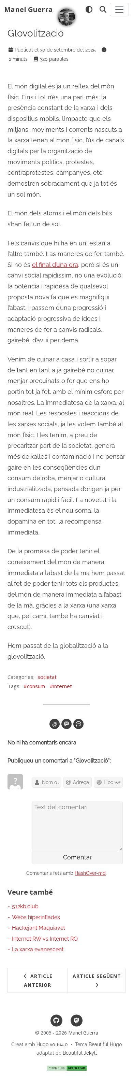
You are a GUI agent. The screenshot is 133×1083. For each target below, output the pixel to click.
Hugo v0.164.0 (52, 1044)
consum (36, 686)
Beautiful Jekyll (80, 1053)
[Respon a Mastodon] (66, 724)
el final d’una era (55, 264)
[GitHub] (56, 1020)
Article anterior (38, 980)
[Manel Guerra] (66, 17)
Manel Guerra (28, 9)
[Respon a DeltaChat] (78, 724)
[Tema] (89, 9)
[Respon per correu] (54, 724)
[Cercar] (103, 9)
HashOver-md (90, 873)
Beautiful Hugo (105, 1044)
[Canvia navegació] (119, 9)
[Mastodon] (76, 1020)
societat (47, 676)
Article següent (97, 976)
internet (62, 686)
